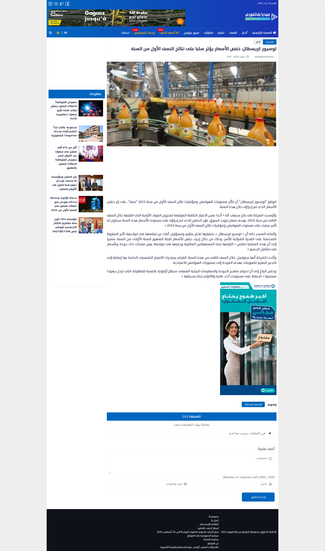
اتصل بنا (215, 520)
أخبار (245, 32)
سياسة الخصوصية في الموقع (203, 536)
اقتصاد (233, 32)
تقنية (221, 32)
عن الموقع (213, 543)
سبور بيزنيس (191, 32)
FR (65, 32)
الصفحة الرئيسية (262, 32)
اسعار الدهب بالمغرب (208, 528)
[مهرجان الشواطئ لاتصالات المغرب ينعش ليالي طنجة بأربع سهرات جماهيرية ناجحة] (77, 110)
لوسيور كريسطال (253, 404)
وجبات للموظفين (144, 32)
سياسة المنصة (211, 539)
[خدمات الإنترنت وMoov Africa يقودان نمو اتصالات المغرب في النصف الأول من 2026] (77, 204)
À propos (214, 517)
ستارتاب (208, 32)
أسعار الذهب (167, 32)
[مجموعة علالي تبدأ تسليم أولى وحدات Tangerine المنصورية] (77, 133)
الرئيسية (270, 42)
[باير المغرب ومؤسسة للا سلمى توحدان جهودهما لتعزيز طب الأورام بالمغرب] (77, 183)
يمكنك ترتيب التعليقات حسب (192, 425)
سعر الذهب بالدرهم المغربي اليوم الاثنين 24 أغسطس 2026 (188, 532)
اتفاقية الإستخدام (209, 524)
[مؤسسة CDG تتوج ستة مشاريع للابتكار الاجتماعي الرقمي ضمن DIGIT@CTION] (77, 225)
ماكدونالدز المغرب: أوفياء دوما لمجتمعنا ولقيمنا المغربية (189, 547)
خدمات (125, 32)
